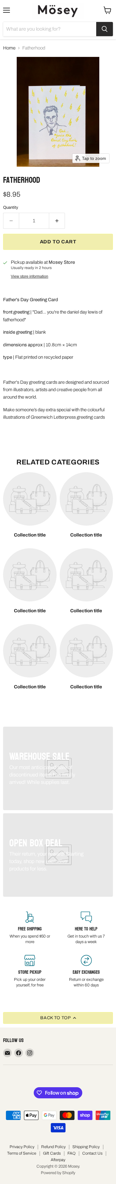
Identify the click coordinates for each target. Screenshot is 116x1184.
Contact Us (92, 1153)
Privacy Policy (22, 1147)
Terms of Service (21, 1153)
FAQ (71, 1153)
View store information (29, 276)
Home (9, 47)
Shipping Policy (86, 1147)
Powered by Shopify (58, 1173)
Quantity (10, 207)
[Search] (104, 29)
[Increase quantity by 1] (57, 221)
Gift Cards (52, 1153)
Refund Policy (53, 1147)
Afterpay (58, 1160)
